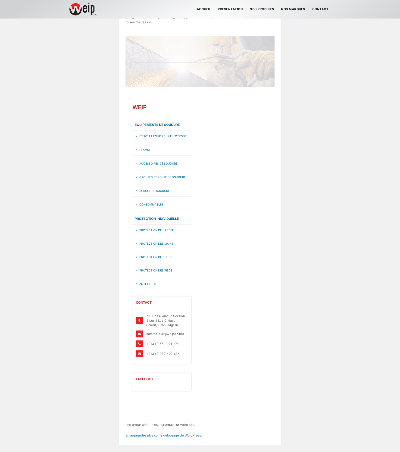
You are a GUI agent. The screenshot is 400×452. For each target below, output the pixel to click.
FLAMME (145, 150)
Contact (320, 9)
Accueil (204, 9)
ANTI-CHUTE (148, 284)
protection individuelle (157, 219)
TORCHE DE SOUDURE (154, 191)
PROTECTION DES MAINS (156, 243)
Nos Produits (262, 9)
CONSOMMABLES (151, 204)
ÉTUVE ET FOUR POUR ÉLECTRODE (163, 136)
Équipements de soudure (157, 125)
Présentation (230, 9)
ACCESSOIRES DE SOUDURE (158, 163)
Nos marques (293, 9)
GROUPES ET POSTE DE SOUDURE (162, 177)
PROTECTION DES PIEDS (155, 270)
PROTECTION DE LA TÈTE (156, 230)
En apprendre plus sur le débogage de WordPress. (163, 435)
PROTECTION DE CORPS (155, 257)
